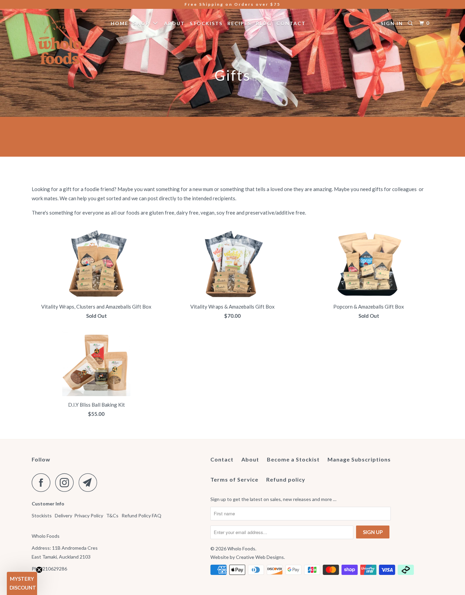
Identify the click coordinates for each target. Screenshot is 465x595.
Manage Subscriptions (359, 459)
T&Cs (112, 515)
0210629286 (53, 568)
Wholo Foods (241, 548)
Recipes (239, 23)
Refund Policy (136, 515)
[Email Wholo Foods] (90, 482)
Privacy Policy (88, 515)
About (174, 23)
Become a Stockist (293, 459)
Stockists (206, 23)
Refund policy (285, 479)
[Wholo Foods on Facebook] (43, 482)
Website (219, 557)
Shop (143, 23)
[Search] (411, 23)
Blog (264, 23)
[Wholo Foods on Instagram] (66, 482)
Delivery (63, 515)
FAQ (157, 515)
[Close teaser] (39, 569)
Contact (291, 23)
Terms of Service (234, 479)
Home (119, 23)
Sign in (392, 23)
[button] (22, 583)
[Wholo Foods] (66, 42)
